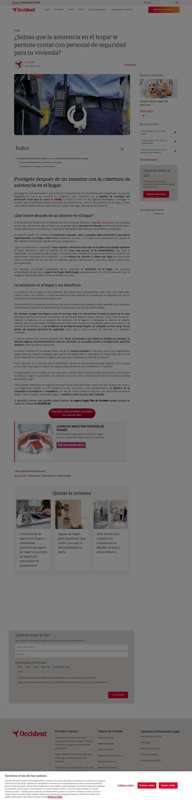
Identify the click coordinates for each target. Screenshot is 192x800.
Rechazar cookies (146, 785)
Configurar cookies (125, 785)
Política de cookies (55, 797)
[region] (96, 785)
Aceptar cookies (168, 785)
